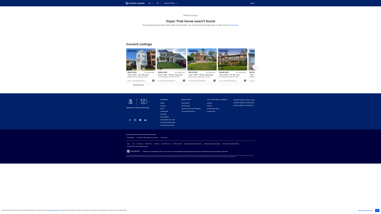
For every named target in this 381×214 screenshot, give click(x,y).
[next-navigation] (254, 67)
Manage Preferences (365, 210)
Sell (157, 3)
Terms (128, 143)
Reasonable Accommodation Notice (192, 143)
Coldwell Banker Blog (167, 122)
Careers (209, 103)
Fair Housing (140, 143)
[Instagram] (135, 120)
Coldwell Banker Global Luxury (244, 100)
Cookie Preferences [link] (166, 143)
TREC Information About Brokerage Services (137, 146)
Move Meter (186, 103)
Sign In (253, 3)
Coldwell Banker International (243, 103)
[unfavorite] (153, 50)
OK (377, 210)
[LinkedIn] (145, 120)
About (162, 103)
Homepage (234, 25)
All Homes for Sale (177, 143)
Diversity (163, 114)
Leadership (164, 111)
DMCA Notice (148, 143)
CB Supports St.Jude (167, 120)
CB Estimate (186, 106)
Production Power (213, 108)
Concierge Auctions (188, 111)
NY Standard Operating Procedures (212, 143)
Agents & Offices (169, 3)
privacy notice (54, 210)
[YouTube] (140, 120)
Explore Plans (224, 151)
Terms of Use (144, 134)
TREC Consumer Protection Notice (231, 143)
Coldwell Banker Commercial (243, 105)
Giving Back (164, 117)
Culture (209, 106)
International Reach (167, 125)
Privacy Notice (152, 134)
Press (162, 108)
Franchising (211, 111)
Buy (149, 3)
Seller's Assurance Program (191, 108)
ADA (133, 143)
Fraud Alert (156, 143)
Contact (163, 106)
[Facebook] (130, 120)
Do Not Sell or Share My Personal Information (147, 137)
